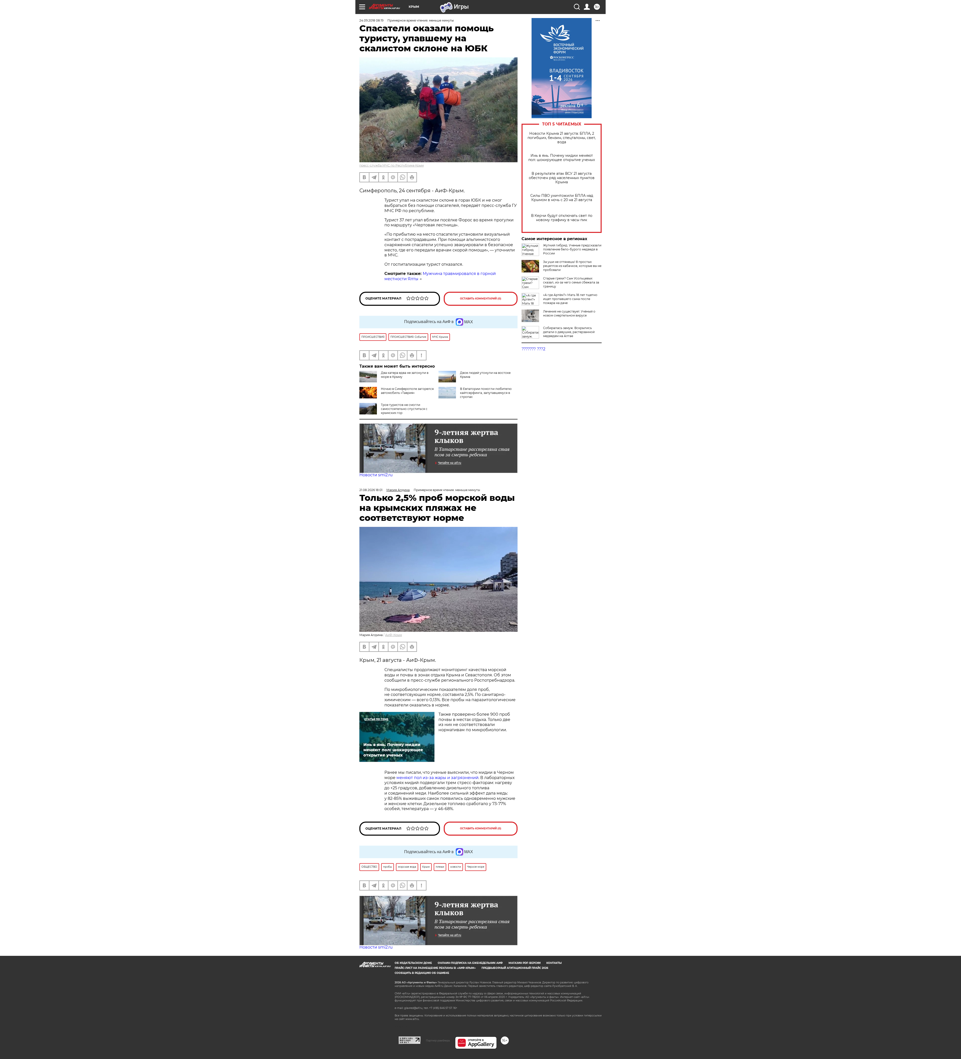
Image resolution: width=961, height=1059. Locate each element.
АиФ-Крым (393, 635)
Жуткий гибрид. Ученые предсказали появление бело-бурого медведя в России (572, 249)
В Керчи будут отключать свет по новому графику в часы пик (561, 218)
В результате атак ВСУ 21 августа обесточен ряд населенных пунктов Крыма (562, 178)
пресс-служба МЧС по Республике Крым (391, 165)
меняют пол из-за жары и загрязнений (437, 777)
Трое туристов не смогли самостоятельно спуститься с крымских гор (404, 409)
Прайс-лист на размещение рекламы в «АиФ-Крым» (435, 968)
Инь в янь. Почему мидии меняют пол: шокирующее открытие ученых (561, 158)
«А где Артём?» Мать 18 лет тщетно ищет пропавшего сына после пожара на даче (570, 299)
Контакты (554, 963)
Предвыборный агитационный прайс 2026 (515, 968)
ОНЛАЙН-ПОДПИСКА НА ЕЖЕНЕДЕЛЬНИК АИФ (470, 963)
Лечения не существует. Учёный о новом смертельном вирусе (569, 313)
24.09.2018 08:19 (371, 20)
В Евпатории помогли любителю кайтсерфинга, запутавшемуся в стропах (486, 393)
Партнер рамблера (438, 1040)
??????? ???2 (533, 349)
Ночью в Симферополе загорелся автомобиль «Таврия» (407, 391)
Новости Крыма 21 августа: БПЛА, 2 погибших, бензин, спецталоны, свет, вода (562, 137)
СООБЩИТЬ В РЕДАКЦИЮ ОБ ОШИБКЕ (422, 973)
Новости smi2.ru (376, 475)
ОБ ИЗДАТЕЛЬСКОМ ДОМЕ (413, 963)
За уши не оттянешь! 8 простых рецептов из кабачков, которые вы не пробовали (572, 266)
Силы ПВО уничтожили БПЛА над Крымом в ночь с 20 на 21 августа (561, 198)
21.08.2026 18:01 (370, 490)
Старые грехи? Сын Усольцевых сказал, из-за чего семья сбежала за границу (571, 282)
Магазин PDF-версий (525, 963)
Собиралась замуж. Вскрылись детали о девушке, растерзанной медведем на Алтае (569, 332)
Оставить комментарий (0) (480, 298)
